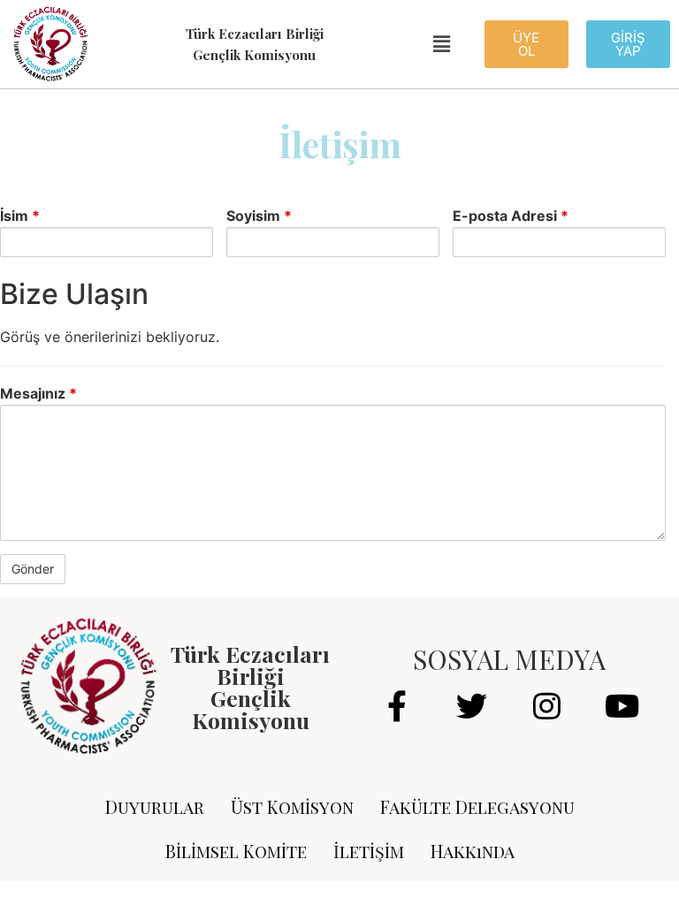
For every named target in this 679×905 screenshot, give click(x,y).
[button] (526, 44)
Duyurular (154, 806)
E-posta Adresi (510, 216)
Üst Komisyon (292, 806)
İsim (20, 216)
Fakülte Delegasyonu (477, 806)
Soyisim (259, 216)
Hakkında (473, 851)
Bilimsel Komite (236, 851)
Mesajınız (38, 393)
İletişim (368, 851)
